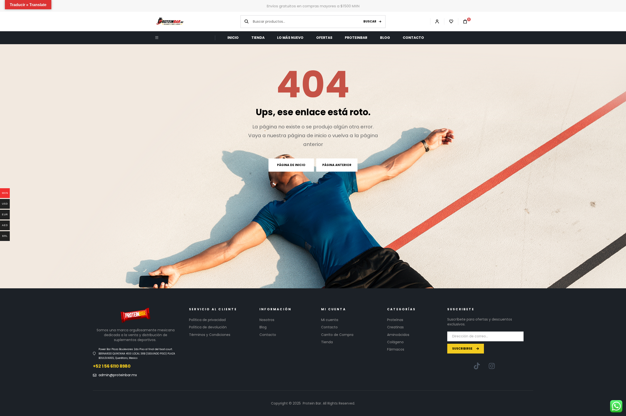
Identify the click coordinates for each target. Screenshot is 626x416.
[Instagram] (492, 366)
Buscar (369, 21)
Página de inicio (291, 165)
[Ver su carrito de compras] (462, 21)
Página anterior (336, 165)
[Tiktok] (477, 366)
